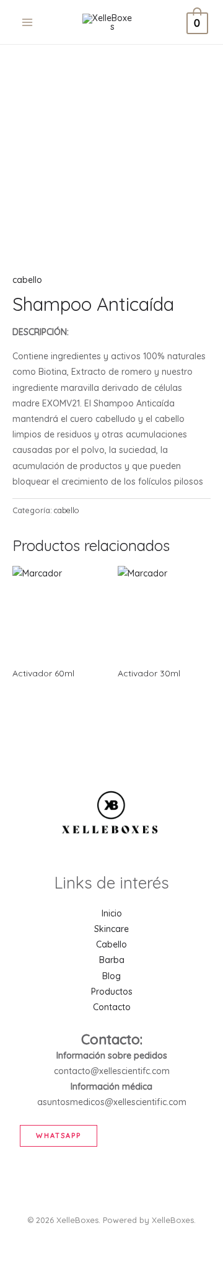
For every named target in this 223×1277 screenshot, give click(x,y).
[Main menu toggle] (27, 22)
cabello (27, 279)
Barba (112, 960)
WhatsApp (58, 1135)
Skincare (111, 928)
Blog (111, 976)
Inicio (112, 913)
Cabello (111, 944)
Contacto (112, 1007)
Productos (112, 991)
